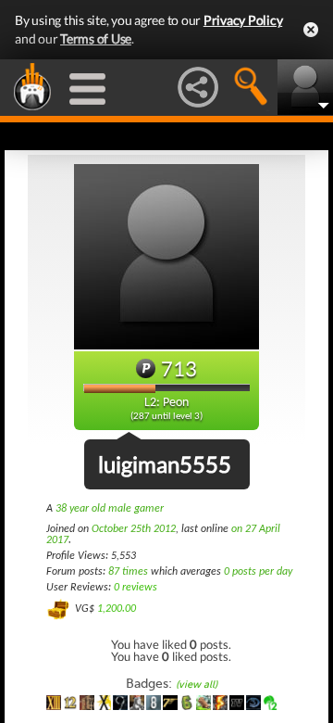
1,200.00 (116, 609)
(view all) (196, 685)
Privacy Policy (243, 20)
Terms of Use (95, 38)
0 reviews (135, 587)
